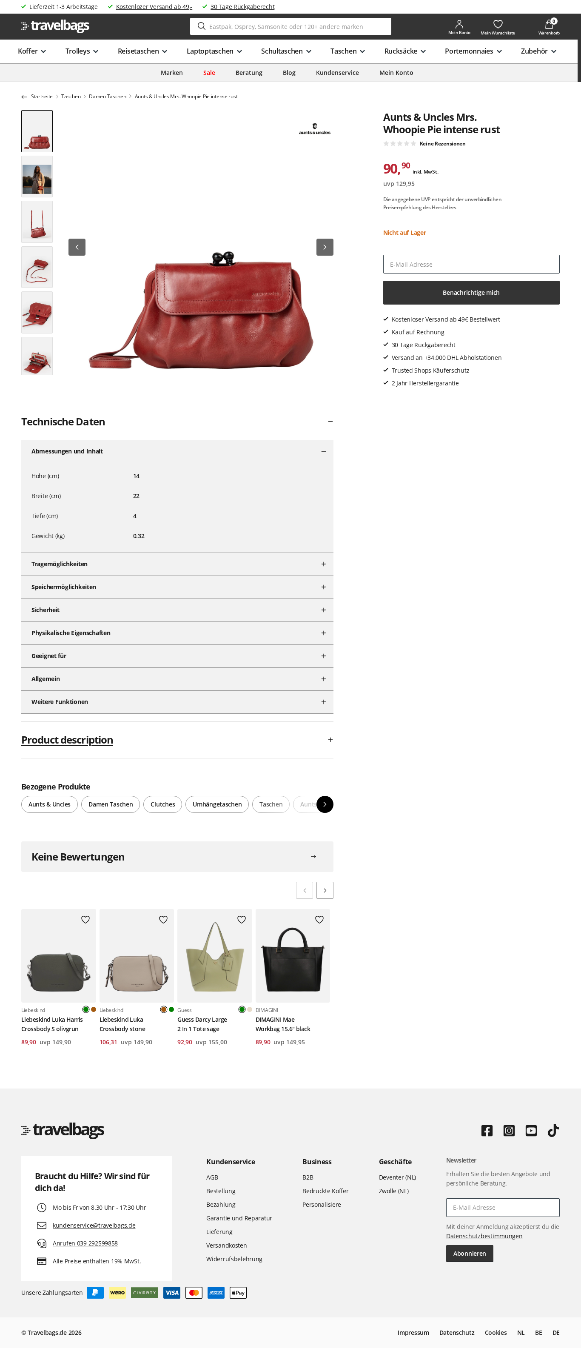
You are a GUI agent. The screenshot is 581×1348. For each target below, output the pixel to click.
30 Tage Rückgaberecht (242, 7)
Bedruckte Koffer (325, 1191)
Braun (93, 1009)
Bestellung (220, 1191)
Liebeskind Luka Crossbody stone (122, 1024)
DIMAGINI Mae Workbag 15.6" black (283, 1024)
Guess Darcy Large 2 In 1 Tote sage (202, 1024)
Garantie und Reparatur (239, 1218)
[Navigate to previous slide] (304, 890)
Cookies (496, 1332)
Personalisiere (321, 1204)
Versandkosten (226, 1245)
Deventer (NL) (397, 1177)
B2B (307, 1177)
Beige (249, 1009)
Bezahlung (220, 1204)
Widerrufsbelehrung (234, 1259)
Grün (171, 1009)
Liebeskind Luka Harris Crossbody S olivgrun (52, 1024)
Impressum (413, 1332)
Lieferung (219, 1232)
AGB (212, 1177)
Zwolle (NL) (394, 1191)
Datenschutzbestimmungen (484, 1236)
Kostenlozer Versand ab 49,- (154, 7)
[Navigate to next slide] (324, 890)
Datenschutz (457, 1332)
